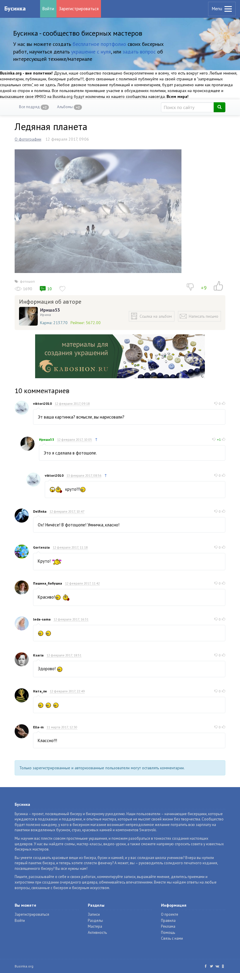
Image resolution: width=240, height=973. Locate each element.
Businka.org (24, 966)
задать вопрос (139, 51)
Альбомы (68, 106)
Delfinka (40, 511)
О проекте (169, 914)
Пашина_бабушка (47, 583)
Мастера (95, 926)
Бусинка (15, 8)
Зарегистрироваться (79, 8)
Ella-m (38, 727)
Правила (168, 920)
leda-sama (42, 619)
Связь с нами (172, 938)
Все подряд (33, 106)
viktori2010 (42, 403)
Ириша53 (50, 310)
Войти (48, 8)
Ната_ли (40, 691)
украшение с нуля (91, 51)
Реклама (168, 926)
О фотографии (28, 139)
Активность (97, 932)
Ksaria (38, 655)
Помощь (168, 932)
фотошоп (27, 281)
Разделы (95, 920)
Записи (94, 914)
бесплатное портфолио (99, 44)
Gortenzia (41, 547)
